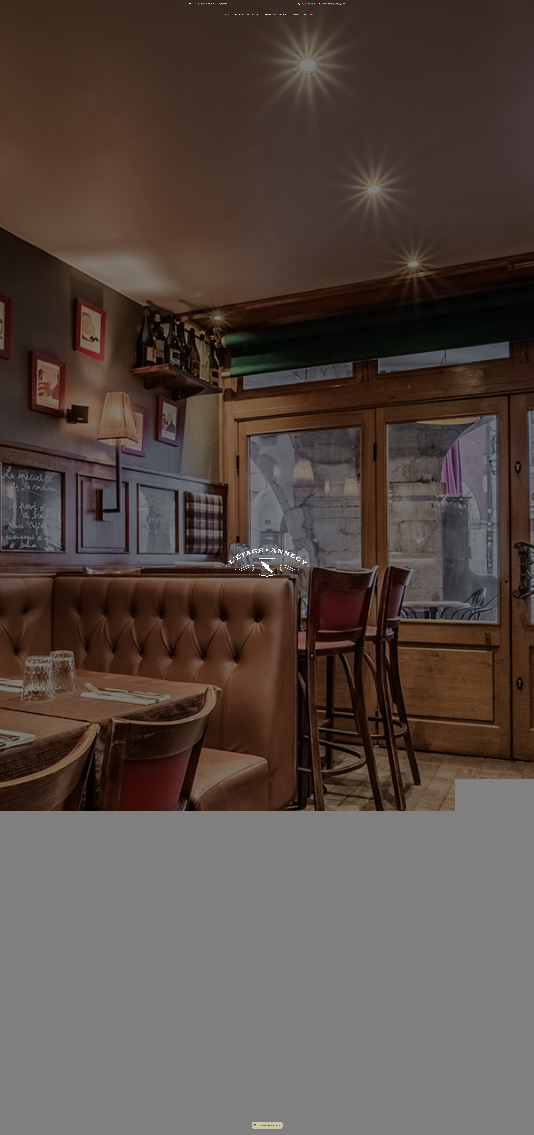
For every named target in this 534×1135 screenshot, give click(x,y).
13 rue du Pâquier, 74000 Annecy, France (209, 3)
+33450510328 (308, 3)
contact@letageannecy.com (333, 3)
